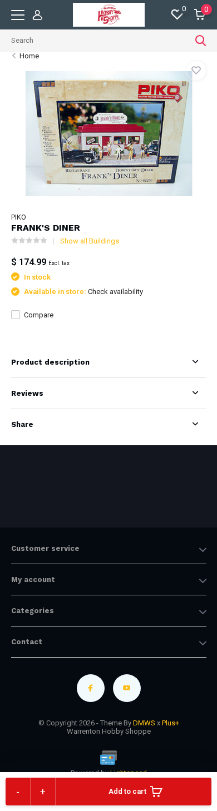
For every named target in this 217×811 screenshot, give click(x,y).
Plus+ (170, 723)
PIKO (18, 217)
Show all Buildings (89, 241)
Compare (38, 315)
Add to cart (127, 791)
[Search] (200, 40)
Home (29, 56)
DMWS (144, 723)
